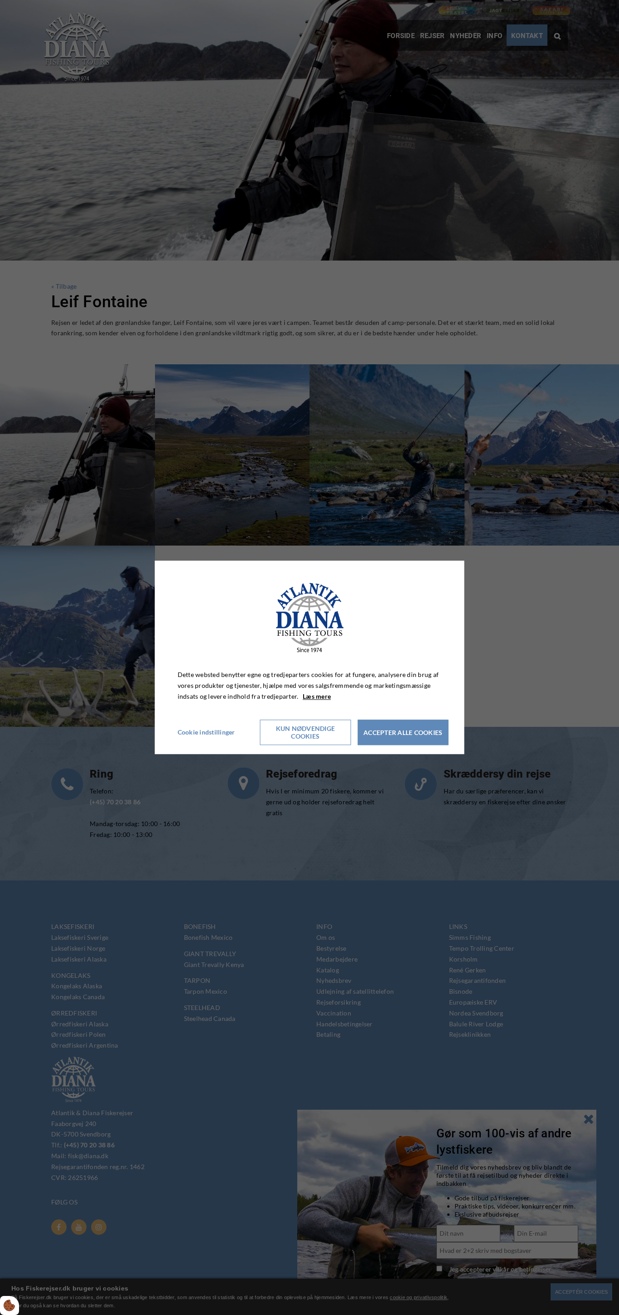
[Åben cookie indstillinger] (9, 1305)
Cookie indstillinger (206, 732)
